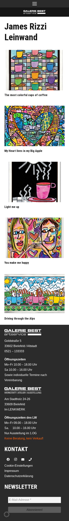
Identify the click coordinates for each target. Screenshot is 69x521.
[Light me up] (34, 182)
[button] (34, 3)
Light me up (11, 207)
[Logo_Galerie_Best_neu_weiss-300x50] (34, 12)
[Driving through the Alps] (34, 293)
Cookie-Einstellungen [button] (18, 465)
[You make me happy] (34, 238)
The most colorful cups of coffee (25, 95)
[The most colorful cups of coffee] (34, 70)
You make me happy (16, 262)
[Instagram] (15, 459)
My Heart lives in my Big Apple (23, 151)
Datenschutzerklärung (18, 476)
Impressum (11, 470)
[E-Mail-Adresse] (22, 459)
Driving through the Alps (19, 318)
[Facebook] (8, 459)
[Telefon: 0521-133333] (30, 459)
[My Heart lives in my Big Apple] (34, 126)
